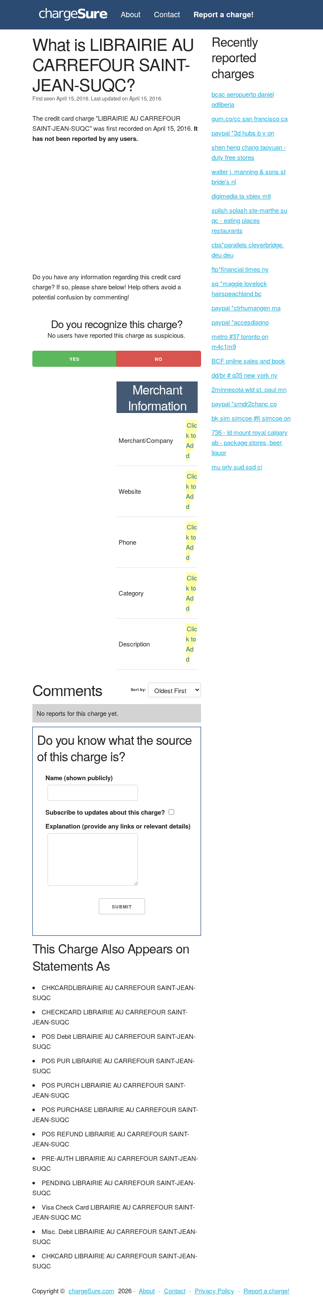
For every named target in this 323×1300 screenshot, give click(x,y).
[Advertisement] (116, 213)
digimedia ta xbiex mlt (241, 195)
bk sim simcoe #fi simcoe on (251, 417)
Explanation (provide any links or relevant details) (118, 826)
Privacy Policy (214, 1290)
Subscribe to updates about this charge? (105, 812)
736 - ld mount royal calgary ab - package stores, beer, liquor (250, 442)
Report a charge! (266, 1290)
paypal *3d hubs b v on (243, 132)
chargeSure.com (91, 1290)
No (159, 359)
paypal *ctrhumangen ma (246, 307)
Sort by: (138, 689)
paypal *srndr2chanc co (244, 403)
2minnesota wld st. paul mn (249, 389)
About (130, 13)
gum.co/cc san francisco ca (250, 118)
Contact (167, 13)
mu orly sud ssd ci (237, 466)
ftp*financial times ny (240, 269)
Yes (74, 359)
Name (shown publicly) (79, 777)
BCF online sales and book (248, 360)
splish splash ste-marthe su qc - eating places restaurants (249, 220)
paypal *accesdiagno (240, 322)
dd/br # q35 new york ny (245, 375)
